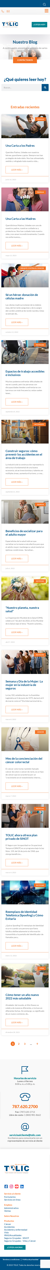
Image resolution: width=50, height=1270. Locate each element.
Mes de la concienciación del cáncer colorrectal (24, 760)
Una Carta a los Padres (20, 145)
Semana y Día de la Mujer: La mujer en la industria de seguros (24, 685)
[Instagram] (11, 1186)
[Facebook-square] (6, 1186)
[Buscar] (45, 87)
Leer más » (16, 169)
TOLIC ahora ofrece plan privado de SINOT (21, 836)
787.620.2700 (25, 1106)
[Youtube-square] (17, 1186)
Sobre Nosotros (11, 1216)
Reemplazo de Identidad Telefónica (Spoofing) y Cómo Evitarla (24, 915)
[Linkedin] (22, 1186)
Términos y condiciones (11, 1259)
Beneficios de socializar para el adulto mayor (24, 532)
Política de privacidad (30, 1259)
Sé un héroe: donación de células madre (22, 296)
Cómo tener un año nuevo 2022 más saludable (22, 996)
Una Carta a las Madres (21, 218)
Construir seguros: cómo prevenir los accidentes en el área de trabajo (24, 454)
